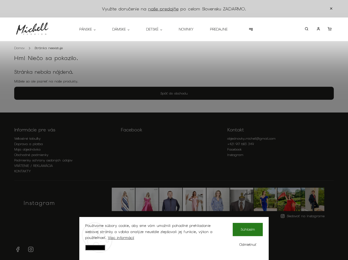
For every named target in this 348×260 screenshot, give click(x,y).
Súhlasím (248, 229)
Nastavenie (95, 248)
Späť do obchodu (174, 93)
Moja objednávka (27, 149)
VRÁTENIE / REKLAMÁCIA (33, 166)
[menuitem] (91, 29)
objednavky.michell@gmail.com (251, 138)
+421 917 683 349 (240, 144)
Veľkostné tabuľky (27, 138)
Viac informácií (121, 237)
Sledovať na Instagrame (306, 216)
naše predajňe (163, 9)
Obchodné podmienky (31, 155)
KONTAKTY (22, 171)
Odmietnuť (247, 244)
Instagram (235, 155)
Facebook (234, 149)
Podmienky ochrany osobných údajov (43, 160)
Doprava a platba (28, 144)
